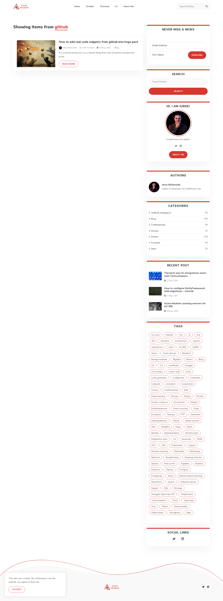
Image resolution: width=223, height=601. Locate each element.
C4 (161, 365)
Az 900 (182, 347)
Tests (175, 500)
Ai (190, 334)
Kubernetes (177, 445)
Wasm (165, 506)
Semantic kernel (188, 481)
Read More (70, 63)
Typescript (188, 500)
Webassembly (181, 506)
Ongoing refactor (193, 457)
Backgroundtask (159, 359)
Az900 (195, 347)
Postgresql (156, 475)
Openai (154, 463)
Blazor (189, 359)
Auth (171, 347)
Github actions (192, 420)
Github (176, 420)
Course (154, 389)
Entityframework (159, 408)
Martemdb (179, 451)
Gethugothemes (159, 420)
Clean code (174, 371)
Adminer (169, 334)
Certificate (174, 365)
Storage (178, 488)
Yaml (188, 512)
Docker (200, 396)
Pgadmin (185, 463)
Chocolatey (157, 371)
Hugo (178, 426)
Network (155, 457)
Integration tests (159, 438)
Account (155, 334)
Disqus (187, 396)
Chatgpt (189, 365)
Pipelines (155, 469)
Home (77, 6)
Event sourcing (180, 408)
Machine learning (159, 451)
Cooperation (187, 383)
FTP (183, 414)
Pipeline (199, 463)
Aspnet (196, 340)
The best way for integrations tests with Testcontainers (185, 274)
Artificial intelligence (179, 212)
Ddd (186, 389)
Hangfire (165, 426)
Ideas (179, 248)
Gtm (153, 426)
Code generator (159, 377)
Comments (195, 377)
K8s (164, 445)
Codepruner (178, 377)
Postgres (183, 469)
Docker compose (159, 402)
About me (128, 6)
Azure (154, 353)
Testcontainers (158, 500)
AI (116, 6)
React (171, 475)
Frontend (104, 6)
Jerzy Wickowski (171, 184)
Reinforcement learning (190, 475)
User (153, 506)
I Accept (17, 589)
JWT (153, 445)
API (153, 340)
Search (178, 91)
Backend (186, 353)
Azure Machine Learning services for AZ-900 (185, 305)
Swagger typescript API (162, 494)
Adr (181, 334)
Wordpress (174, 512)
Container (171, 383)
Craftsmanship (179, 224)
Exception (156, 414)
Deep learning (158, 396)
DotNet (90, 6)
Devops (179, 230)
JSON (199, 438)
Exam (196, 408)
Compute (155, 383)
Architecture (181, 340)
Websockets (157, 512)
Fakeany (171, 414)
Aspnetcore (157, 347)
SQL (166, 488)
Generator (196, 414)
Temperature (186, 494)
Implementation (171, 432)
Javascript (186, 438)
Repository (156, 481)
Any (198, 334)
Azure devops (169, 353)
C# (152, 365)
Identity (154, 432)
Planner (170, 469)
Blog (117, 47)
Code (188, 371)
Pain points (169, 463)
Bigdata (177, 359)
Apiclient (164, 340)
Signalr (154, 488)
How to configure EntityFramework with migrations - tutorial (184, 290)
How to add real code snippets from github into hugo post (98, 42)
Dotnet (179, 236)
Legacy (192, 445)
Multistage (195, 451)
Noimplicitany (172, 457)
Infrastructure (191, 432)
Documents (179, 402)
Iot (174, 438)
